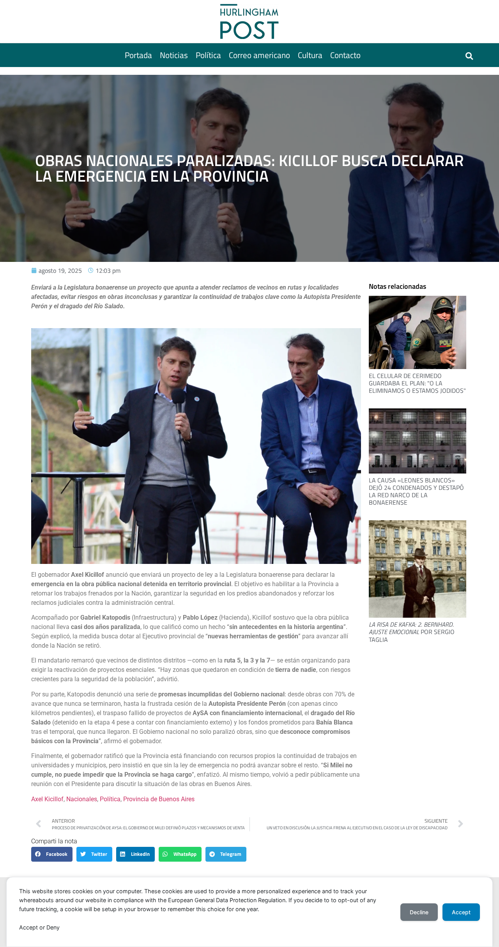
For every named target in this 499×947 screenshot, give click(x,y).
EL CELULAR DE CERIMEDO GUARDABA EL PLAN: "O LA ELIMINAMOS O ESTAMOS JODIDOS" (417, 383)
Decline (419, 912)
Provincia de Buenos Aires (159, 799)
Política (110, 799)
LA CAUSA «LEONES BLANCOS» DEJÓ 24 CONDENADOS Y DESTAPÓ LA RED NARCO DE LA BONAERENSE (416, 491)
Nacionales (81, 799)
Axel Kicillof (47, 799)
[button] (469, 56)
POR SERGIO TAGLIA (412, 632)
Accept (461, 912)
